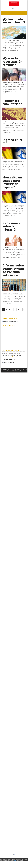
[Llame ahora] (13, 8)
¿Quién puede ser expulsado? (13, 21)
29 (18, 310)
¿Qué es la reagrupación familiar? (12, 62)
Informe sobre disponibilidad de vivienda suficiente (13, 270)
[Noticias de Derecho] (8, 362)
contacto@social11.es (13, 356)
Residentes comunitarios (12, 102)
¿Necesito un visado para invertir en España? (12, 182)
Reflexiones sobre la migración (11, 226)
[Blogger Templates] (24, 310)
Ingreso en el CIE (12, 142)
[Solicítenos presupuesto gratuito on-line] (10, 321)
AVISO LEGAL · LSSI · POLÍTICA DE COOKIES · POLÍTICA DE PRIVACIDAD (14, 857)
